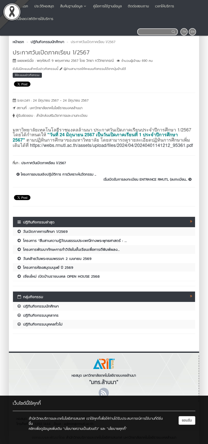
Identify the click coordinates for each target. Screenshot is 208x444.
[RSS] (104, 393)
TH (184, 31)
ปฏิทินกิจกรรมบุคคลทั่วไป (42, 324)
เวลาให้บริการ (164, 6)
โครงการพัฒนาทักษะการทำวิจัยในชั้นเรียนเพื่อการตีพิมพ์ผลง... (71, 249)
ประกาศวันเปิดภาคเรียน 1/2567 (43, 163)
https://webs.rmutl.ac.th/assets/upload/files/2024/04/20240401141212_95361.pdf (111, 145)
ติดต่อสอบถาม (138, 6)
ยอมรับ (187, 420)
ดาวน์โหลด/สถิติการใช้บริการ (32, 19)
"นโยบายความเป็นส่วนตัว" (81, 428)
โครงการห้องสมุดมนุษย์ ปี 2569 (47, 267)
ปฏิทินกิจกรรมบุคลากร (40, 315)
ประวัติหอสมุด (44, 6)
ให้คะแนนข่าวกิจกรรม (27, 75)
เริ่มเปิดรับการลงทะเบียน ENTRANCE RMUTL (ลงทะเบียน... (145, 179)
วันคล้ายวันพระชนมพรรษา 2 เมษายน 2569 (57, 258)
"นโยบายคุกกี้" (117, 428)
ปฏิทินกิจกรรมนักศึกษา (40, 306)
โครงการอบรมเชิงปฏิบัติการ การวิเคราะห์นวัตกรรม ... (58, 174)
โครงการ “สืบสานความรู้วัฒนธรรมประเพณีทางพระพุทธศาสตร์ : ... (74, 240)
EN (193, 31)
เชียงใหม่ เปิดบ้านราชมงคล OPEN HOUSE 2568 (61, 276)
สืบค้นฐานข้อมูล (71, 6)
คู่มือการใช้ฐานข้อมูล (107, 6)
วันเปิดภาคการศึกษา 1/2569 (45, 231)
